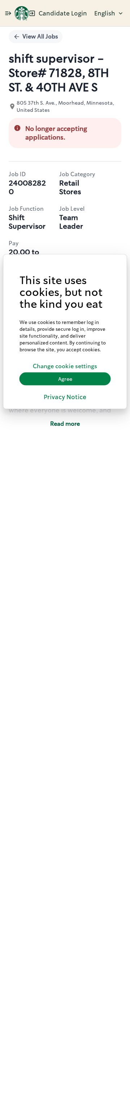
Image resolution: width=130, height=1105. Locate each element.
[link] (21, 13)
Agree (65, 378)
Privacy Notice (65, 397)
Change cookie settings (65, 366)
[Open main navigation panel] (8, 13)
